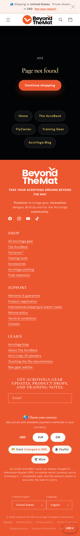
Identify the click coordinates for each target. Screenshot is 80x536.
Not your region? (45, 9)
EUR (40, 437)
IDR (58, 437)
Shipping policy (19, 528)
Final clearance (19, 275)
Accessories (17, 264)
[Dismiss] (73, 6)
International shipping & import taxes (35, 307)
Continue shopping (40, 85)
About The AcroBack (23, 350)
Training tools (18, 258)
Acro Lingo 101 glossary (24, 356)
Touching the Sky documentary (30, 361)
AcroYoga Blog (40, 142)
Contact (14, 324)
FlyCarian (23, 129)
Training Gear (53, 129)
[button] (8, 19)
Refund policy (18, 313)
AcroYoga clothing (21, 269)
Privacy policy (44, 522)
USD (23, 437)
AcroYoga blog (18, 344)
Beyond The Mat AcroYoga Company (38, 517)
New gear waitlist (20, 367)
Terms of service (67, 522)
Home (23, 116)
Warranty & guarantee (24, 296)
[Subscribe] (67, 398)
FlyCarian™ (16, 253)
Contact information (44, 528)
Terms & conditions (22, 318)
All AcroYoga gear (20, 241)
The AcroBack (50, 116)
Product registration (22, 301)
